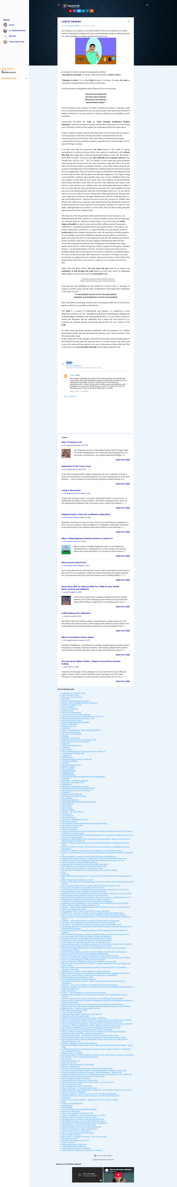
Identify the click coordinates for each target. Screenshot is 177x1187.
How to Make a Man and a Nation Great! (77, 1086)
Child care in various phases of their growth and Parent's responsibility (89, 975)
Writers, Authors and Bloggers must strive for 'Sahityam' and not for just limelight (93, 1032)
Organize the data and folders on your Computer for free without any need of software (95, 903)
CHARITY (65, 763)
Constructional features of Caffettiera (76, 1148)
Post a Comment (70, 396)
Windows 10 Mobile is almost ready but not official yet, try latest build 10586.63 (92, 851)
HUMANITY (66, 792)
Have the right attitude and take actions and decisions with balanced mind (91, 886)
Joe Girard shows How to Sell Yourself (76, 1131)
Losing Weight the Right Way (73, 753)
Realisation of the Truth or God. (76, 466)
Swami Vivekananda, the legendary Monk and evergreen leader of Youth (90, 956)
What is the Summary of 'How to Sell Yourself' (79, 1129)
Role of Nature (67, 808)
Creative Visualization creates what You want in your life (83, 1115)
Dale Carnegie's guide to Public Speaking (78, 1133)
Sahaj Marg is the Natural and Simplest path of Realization (84, 1123)
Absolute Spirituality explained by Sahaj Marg (79, 1043)
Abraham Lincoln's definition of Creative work (80, 1080)
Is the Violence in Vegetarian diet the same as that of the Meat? (86, 942)
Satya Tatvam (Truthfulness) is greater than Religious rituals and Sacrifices (91, 1028)
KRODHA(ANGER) (68, 775)
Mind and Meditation (70, 827)
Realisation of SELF (69, 726)
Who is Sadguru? (68, 769)
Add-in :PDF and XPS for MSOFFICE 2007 (78, 1113)
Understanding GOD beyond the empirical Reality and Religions (86, 936)
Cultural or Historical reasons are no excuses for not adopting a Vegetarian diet (92, 999)
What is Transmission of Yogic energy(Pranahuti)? (81, 730)
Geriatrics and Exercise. (71, 738)
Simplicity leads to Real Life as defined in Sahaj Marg (86, 514)
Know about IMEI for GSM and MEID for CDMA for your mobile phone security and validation (98, 1055)
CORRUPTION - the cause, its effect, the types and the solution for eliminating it (93, 913)
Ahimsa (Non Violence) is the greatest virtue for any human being (87, 1030)
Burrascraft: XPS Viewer (71, 1111)
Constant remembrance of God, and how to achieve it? (82, 717)
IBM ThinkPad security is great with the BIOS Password (83, 1121)
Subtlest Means (67, 804)
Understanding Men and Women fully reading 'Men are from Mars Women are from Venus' (97, 1090)
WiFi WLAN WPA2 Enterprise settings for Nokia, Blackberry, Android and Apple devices (95, 934)
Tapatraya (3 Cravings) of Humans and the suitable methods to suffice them (91, 1026)
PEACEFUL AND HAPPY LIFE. (73, 783)
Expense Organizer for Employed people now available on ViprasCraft (89, 962)
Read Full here (123, 460)
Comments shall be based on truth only (77, 759)
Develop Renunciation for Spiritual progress (79, 979)
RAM (63, 1102)
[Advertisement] (142, 48)
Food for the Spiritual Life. (72, 705)
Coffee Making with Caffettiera (76, 613)
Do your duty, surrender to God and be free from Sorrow (83, 888)
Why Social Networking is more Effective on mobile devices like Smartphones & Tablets (96, 973)
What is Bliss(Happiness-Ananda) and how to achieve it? (87, 538)
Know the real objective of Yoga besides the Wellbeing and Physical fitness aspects (94, 915)
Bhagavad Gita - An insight (72, 1053)
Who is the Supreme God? (71, 1084)
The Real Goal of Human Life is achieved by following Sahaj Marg (87, 1069)
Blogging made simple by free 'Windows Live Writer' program (86, 899)
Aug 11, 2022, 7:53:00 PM (79, 391)
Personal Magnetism (70, 1139)
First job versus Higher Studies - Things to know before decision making (90, 1100)
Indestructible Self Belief (71, 1135)
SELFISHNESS (67, 798)
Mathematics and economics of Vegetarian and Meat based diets (87, 940)
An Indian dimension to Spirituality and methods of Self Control (86, 938)
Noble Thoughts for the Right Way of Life (77, 977)
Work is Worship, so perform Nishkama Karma (80, 862)
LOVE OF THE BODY (69, 724)
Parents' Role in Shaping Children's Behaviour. (80, 703)
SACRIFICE (66, 748)
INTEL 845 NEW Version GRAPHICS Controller (79, 1109)
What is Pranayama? (69, 829)
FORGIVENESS (67, 757)
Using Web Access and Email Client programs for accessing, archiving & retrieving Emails (97, 894)
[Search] (147, 5)
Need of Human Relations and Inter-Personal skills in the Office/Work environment (94, 952)
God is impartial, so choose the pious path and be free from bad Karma (89, 857)
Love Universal (67, 816)
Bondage (65, 736)
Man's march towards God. (74, 562)
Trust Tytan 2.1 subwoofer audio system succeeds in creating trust (87, 901)
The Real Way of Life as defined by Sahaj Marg (80, 1057)
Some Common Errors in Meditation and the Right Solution (84, 824)
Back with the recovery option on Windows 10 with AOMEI (84, 866)
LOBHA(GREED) (68, 773)
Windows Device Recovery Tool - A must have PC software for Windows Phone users (94, 859)
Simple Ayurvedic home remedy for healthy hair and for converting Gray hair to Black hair (97, 1074)
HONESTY (65, 779)
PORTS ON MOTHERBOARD (72, 1104)
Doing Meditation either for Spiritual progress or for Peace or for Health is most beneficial (97, 944)
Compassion (66, 755)
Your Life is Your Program (71, 734)
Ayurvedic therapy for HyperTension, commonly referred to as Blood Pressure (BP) (94, 1071)
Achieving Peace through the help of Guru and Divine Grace (85, 864)
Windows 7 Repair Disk (71, 1067)
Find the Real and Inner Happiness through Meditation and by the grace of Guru (93, 860)
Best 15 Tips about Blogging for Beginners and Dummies (83, 960)
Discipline (65, 699)
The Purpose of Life (69, 822)
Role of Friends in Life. (72, 442)
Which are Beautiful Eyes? (72, 746)
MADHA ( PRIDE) (68, 767)
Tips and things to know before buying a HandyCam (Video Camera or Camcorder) (94, 1037)
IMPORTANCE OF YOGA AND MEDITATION (78, 788)
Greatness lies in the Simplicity (74, 1092)
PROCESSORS (67, 1107)
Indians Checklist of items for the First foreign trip (81, 1127)
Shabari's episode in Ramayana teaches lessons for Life (83, 1076)
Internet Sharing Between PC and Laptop (78, 1065)
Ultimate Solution (68, 810)
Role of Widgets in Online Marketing (76, 1078)
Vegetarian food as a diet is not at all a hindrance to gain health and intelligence (93, 1004)
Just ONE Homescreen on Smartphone (76, 790)
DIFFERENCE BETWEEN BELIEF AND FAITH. (79, 802)
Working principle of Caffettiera (74, 1144)
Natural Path (66, 806)
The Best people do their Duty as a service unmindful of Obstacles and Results (92, 1022)
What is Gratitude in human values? (78, 637)
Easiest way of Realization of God (74, 820)
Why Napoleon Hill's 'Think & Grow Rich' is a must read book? (85, 911)
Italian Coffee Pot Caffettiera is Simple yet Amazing (82, 1150)
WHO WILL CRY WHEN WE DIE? (74, 796)
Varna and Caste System (71, 732)
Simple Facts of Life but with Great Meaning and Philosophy (85, 954)
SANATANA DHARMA (70, 761)
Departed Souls (67, 711)
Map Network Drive (69, 1063)
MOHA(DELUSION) (69, 771)
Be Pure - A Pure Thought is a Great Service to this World (84, 993)
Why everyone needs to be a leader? (75, 742)
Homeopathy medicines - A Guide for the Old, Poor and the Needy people (90, 1036)
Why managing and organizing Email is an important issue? (85, 895)
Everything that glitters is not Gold (75, 1141)
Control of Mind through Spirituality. (76, 722)
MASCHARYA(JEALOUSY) (71, 765)
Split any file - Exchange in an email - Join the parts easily (84, 1137)
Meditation (66, 728)
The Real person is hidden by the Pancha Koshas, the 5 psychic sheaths (89, 870)
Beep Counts (66, 1059)
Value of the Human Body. (71, 713)
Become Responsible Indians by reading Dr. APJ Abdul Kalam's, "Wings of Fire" (92, 1072)
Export (69, 363)
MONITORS (66, 1098)
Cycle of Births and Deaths (72, 1012)
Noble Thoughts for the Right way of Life (77, 880)
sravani (73, 375)
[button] (128, 22)
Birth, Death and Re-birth (71, 720)
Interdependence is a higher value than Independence (83, 1119)
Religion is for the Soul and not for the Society (79, 1117)
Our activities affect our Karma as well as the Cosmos (82, 868)
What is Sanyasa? (68, 1142)
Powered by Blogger (104, 1156)
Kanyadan (65, 744)
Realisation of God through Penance (76, 1016)
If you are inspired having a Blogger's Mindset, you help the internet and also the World (96, 958)
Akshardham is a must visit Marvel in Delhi (78, 1125)
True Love (65, 874)
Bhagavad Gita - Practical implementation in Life (81, 1008)
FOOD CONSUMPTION (70, 800)
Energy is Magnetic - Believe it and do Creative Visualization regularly (89, 1094)
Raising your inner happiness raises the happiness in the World (86, 946)
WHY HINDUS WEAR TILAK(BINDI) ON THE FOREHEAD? (83, 777)
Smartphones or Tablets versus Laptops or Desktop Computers (86, 971)
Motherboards (67, 1106)
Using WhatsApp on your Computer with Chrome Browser (84, 892)
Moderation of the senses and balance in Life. (79, 740)
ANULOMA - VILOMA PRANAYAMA (75, 781)
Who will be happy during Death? (74, 1010)
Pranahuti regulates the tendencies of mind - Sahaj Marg (84, 1018)
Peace (64, 872)
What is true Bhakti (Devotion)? (74, 909)
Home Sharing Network (71, 1061)
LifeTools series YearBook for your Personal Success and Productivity (88, 923)
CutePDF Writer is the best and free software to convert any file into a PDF (90, 1096)
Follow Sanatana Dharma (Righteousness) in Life (80, 905)
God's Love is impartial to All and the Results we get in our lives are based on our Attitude (96, 1020)
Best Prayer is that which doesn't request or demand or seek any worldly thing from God (96, 897)
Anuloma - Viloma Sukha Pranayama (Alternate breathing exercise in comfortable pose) (96, 907)
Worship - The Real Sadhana (73, 812)
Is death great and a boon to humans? (76, 715)
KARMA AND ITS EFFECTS (72, 794)
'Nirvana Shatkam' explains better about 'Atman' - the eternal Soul (87, 1082)
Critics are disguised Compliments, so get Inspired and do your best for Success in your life (97, 1024)
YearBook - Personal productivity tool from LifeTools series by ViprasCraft (90, 921)
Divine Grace (67, 814)
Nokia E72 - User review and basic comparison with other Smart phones (89, 985)
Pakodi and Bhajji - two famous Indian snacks (79, 1088)
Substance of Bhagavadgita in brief (75, 787)
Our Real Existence (69, 818)
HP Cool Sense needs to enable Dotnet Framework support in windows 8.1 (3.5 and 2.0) (95, 890)
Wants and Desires (69, 991)
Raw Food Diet (67, 750)
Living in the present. (71, 490)
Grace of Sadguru (68, 707)
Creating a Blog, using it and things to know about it (82, 1014)
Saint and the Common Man (72, 825)
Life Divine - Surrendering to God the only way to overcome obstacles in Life (91, 925)
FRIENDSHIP (66, 785)
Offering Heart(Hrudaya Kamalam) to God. (78, 718)
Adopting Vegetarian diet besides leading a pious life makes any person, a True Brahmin (96, 1006)
